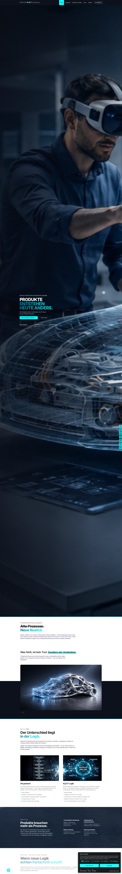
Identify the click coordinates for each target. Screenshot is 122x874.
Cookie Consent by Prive (114, 870)
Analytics (106, 861)
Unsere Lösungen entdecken (28, 317)
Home (61, 2)
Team (84, 2)
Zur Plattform (98, 2)
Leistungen (67, 2)
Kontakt (90, 2)
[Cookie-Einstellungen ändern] (8, 870)
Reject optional (89, 865)
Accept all (109, 865)
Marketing (115, 861)
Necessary (87, 861)
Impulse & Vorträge (76, 2)
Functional (96, 861)
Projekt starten (45, 317)
